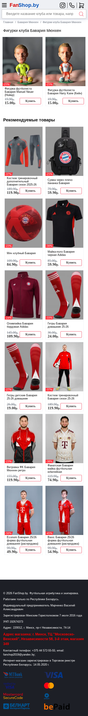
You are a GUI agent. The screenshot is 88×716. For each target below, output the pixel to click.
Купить (30, 101)
